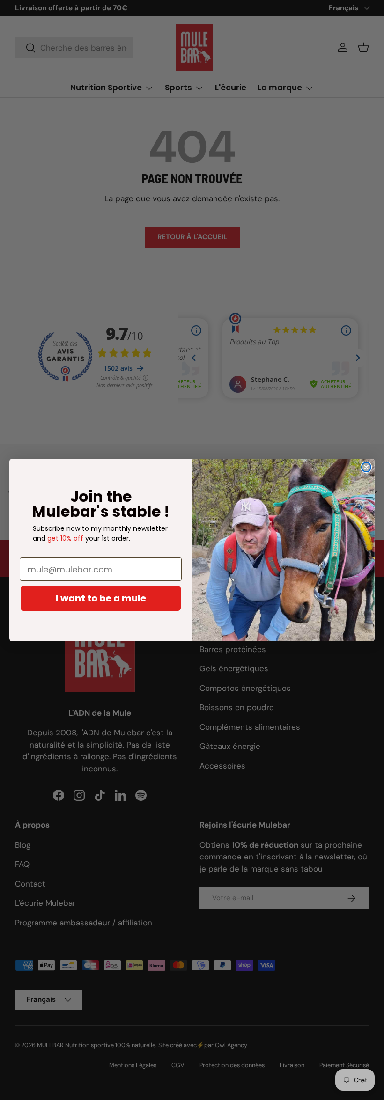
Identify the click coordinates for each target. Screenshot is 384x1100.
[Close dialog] (366, 467)
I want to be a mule (101, 598)
